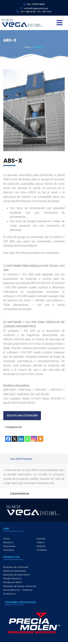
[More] (40, 439)
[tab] (34, 459)
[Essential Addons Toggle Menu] (59, 23)
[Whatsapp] (27, 439)
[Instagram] (34, 439)
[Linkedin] (21, 439)
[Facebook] (8, 439)
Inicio (28, 47)
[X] (14, 439)
